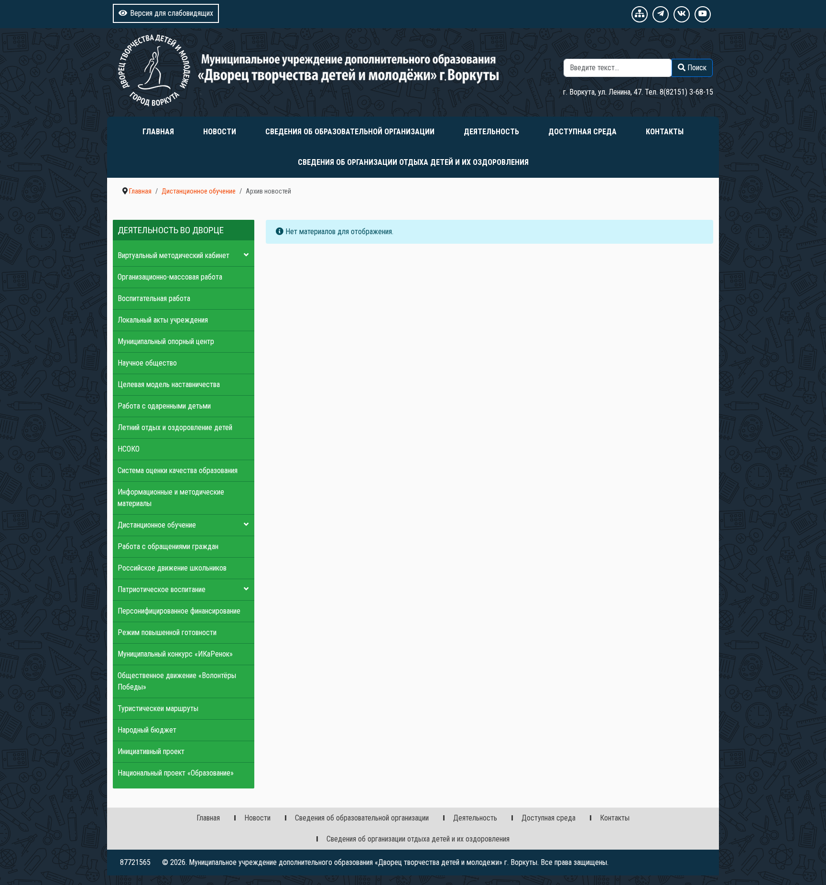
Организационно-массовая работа (170, 276)
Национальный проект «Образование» (176, 772)
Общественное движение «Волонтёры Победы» (177, 681)
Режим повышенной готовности (167, 632)
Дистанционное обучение (157, 524)
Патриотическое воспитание (162, 589)
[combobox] (618, 68)
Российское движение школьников (172, 567)
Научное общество (147, 362)
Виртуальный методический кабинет (173, 255)
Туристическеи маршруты (158, 708)
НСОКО (129, 448)
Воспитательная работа (154, 298)
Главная (158, 131)
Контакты (665, 131)
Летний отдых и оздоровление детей (175, 427)
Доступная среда (582, 131)
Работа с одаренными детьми (164, 405)
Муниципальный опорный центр (166, 341)
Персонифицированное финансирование (179, 610)
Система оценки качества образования (178, 470)
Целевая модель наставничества (169, 384)
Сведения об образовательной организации (350, 131)
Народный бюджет (147, 729)
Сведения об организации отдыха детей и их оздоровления (413, 162)
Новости (219, 131)
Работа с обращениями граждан (168, 546)
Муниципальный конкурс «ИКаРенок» (175, 653)
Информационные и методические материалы (171, 497)
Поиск (703, 52)
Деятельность (491, 131)
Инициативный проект (151, 751)
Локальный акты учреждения (163, 319)
